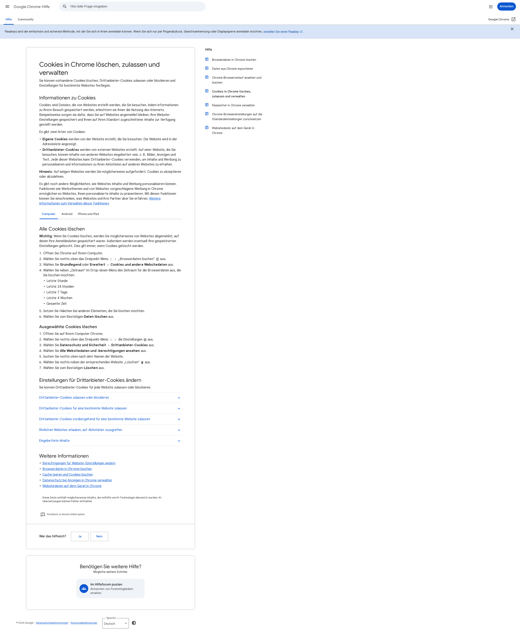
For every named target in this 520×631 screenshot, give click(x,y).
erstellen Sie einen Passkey (281, 32)
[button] (7, 6)
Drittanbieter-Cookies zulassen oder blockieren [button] (74, 398)
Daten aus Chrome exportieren (232, 69)
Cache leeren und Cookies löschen (67, 475)
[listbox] (115, 623)
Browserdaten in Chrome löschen (67, 469)
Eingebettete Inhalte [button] (54, 441)
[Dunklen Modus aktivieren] (134, 623)
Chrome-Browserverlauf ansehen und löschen (236, 80)
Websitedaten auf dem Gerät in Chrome (72, 486)
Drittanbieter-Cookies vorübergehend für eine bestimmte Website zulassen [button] (94, 419)
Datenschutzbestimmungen (52, 622)
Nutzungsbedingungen (84, 622)
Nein (99, 536)
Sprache (111, 617)
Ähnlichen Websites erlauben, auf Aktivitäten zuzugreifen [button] (80, 430)
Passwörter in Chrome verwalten (233, 105)
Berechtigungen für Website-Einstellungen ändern (78, 463)
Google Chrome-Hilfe (32, 6)
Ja (79, 536)
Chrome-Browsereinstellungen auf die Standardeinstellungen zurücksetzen (237, 116)
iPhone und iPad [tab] (88, 214)
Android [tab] (67, 214)
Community (26, 19)
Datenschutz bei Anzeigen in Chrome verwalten (77, 480)
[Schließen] (512, 29)
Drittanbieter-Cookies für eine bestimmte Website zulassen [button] (83, 408)
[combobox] (137, 6)
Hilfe (8, 19)
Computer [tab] (48, 214)
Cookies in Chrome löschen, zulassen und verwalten (231, 94)
